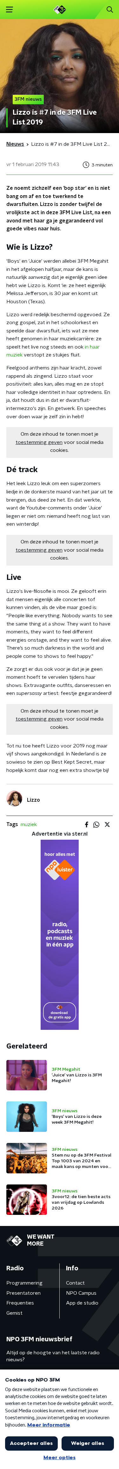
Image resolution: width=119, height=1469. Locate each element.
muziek (29, 824)
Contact (75, 1283)
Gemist (14, 1313)
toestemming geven (39, 442)
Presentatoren (23, 1293)
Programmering (24, 1283)
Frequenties (20, 1302)
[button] (9, 10)
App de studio (82, 1302)
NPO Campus (81, 1293)
